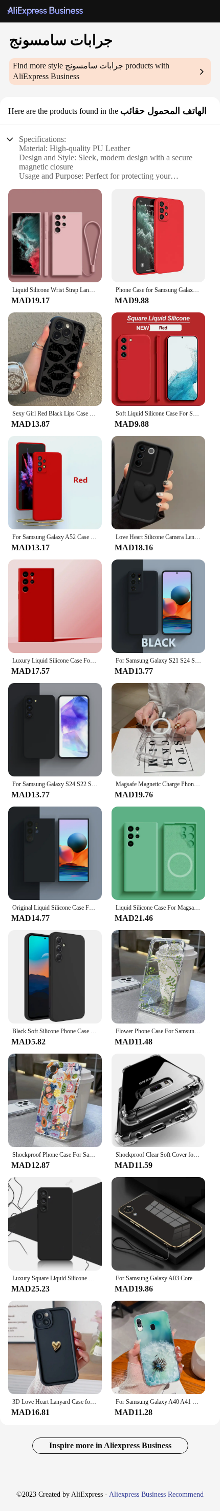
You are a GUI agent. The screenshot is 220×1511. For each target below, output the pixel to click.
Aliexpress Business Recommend (156, 1494)
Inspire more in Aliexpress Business (110, 1445)
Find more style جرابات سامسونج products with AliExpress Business (91, 71)
